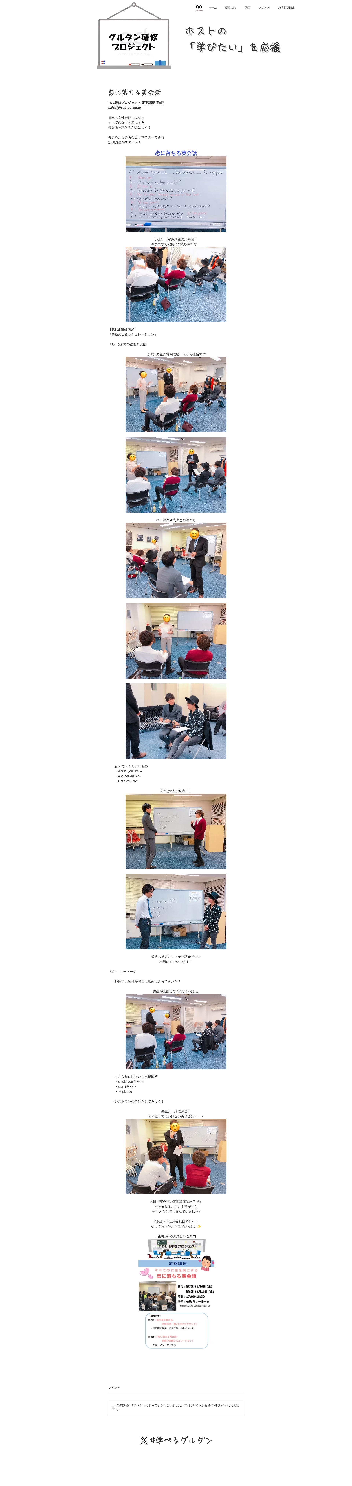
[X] (143, 1440)
